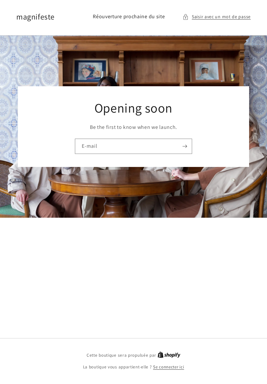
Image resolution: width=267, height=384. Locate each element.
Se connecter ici (168, 367)
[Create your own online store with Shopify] (169, 355)
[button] (217, 17)
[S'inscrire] (184, 146)
